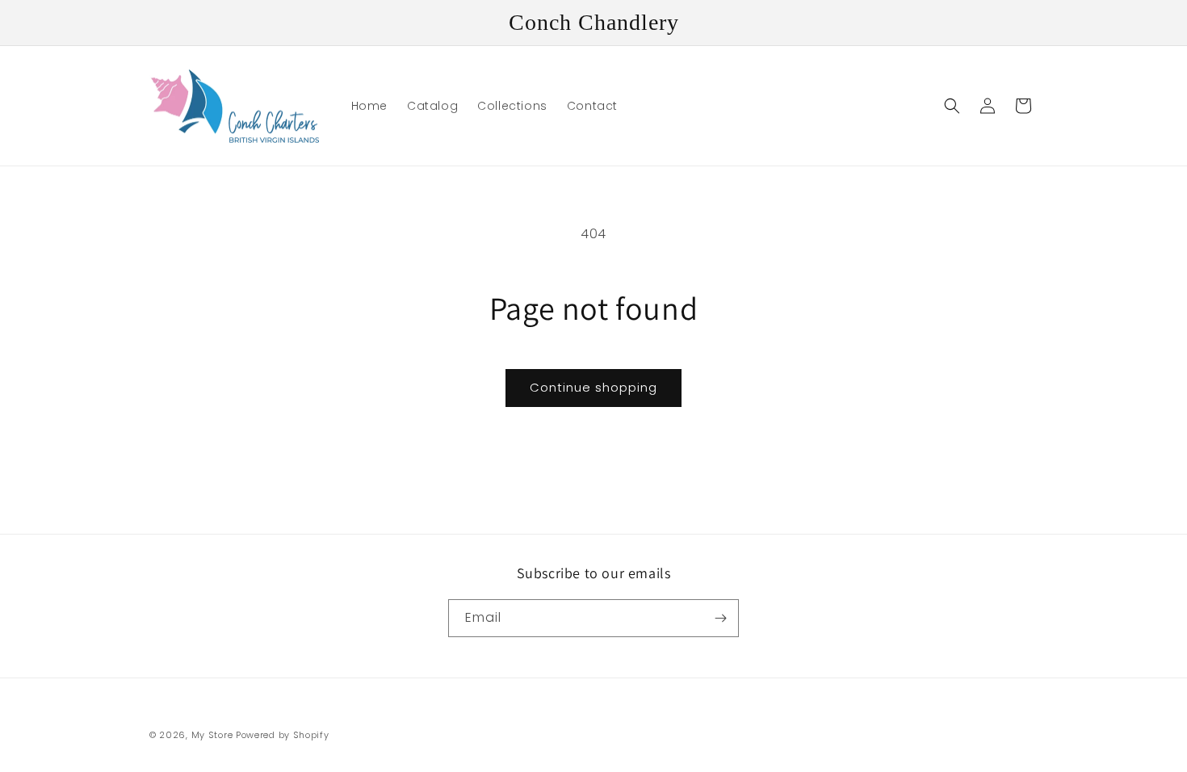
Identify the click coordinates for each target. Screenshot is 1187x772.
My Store (212, 734)
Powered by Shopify (282, 734)
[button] (952, 106)
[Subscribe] (720, 618)
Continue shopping (593, 387)
